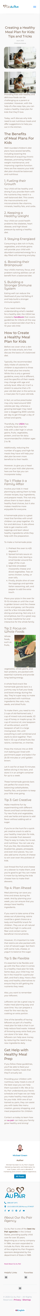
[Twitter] (9, 1211)
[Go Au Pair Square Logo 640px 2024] (15, 1193)
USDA (22, 424)
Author (20, 1160)
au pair (10, 1120)
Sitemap (27, 1300)
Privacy (17, 1300)
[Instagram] (12, 1211)
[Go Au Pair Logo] (11, 6)
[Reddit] (16, 1211)
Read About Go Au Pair (12, 1264)
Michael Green (20, 1155)
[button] (6, 1277)
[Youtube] (24, 1211)
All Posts (20, 1176)
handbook (19, 317)
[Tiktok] (20, 1211)
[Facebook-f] (5, 1211)
